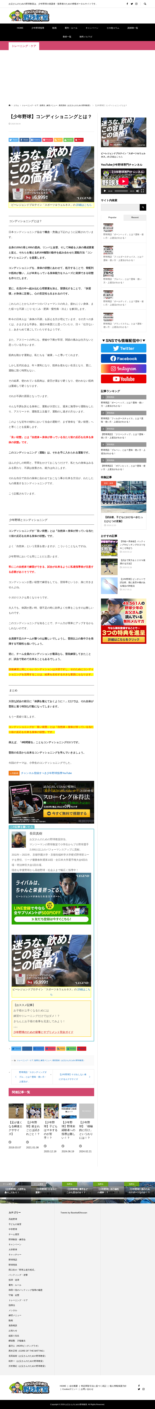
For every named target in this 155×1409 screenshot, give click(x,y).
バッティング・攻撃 (18, 1275)
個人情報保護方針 (118, 1386)
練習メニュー (46, 1060)
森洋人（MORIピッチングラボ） (24, 1346)
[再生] (104, 190)
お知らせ (13, 1330)
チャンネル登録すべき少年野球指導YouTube (46, 773)
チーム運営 (14, 1234)
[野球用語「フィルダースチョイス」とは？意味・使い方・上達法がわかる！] (108, 251)
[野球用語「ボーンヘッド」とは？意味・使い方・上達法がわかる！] (108, 228)
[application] (123, 181)
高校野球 (13, 1219)
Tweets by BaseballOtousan (74, 1212)
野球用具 (13, 1265)
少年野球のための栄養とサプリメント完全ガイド (43, 1032)
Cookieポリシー (70, 1389)
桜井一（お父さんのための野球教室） (27, 1361)
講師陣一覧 (132, 28)
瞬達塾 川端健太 (17, 1340)
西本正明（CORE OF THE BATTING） (27, 1351)
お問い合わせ (87, 1389)
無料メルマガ (85, 36)
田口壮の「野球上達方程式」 (22, 1270)
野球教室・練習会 (17, 1239)
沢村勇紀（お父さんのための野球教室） (28, 1366)
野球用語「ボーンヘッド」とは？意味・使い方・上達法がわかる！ (123, 236)
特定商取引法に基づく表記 (93, 1386)
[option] (15, 1193)
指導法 (37, 1060)
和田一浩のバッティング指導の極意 (26, 1290)
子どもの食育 (15, 1224)
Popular (112, 217)
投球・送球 (14, 1280)
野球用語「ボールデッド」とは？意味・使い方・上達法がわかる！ (123, 303)
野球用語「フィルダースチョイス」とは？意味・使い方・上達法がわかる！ (123, 258)
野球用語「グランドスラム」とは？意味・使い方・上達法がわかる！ (123, 325)
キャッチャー (15, 1254)
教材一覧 (67, 36)
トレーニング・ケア (24, 46)
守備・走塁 (14, 1295)
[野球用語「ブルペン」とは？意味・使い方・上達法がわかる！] (108, 273)
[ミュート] (137, 190)
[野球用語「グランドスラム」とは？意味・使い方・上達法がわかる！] (108, 317)
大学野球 (13, 1249)
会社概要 (73, 1386)
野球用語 (13, 1259)
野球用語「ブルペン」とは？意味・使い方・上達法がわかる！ (122, 281)
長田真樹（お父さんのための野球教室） (68, 1060)
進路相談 (13, 1325)
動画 (54, 28)
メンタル (13, 1310)
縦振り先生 (15, 1335)
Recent (135, 217)
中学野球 (13, 1229)
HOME (20, 28)
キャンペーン (92, 28)
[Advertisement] (77, 77)
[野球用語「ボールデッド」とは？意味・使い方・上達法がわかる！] (108, 295)
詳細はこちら (84, 204)
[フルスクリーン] (142, 190)
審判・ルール (71, 28)
